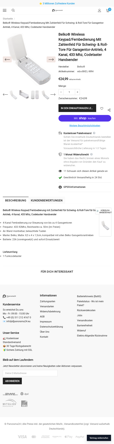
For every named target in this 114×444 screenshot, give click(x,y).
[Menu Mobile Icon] (4, 10)
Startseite (8, 18)
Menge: (62, 86)
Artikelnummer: (66, 71)
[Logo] (57, 10)
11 (65, 171)
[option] (57, 4)
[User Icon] (99, 10)
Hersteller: (63, 66)
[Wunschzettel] (102, 108)
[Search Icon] (16, 10)
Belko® (81, 66)
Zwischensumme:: (68, 98)
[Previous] (7, 59)
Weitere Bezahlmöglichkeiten (84, 125)
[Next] (51, 59)
